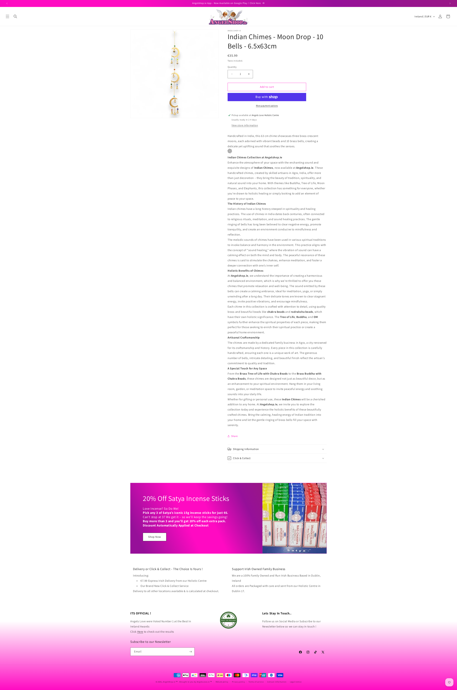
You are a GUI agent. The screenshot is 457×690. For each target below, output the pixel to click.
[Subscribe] (190, 651)
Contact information (276, 682)
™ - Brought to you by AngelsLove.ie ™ (194, 682)
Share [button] (234, 436)
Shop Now (154, 537)
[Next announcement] (450, 3)
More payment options (267, 105)
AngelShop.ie (169, 682)
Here (140, 632)
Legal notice (295, 682)
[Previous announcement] (7, 3)
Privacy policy (238, 682)
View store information (245, 125)
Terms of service (255, 682)
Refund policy (222, 682)
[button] (7, 16)
